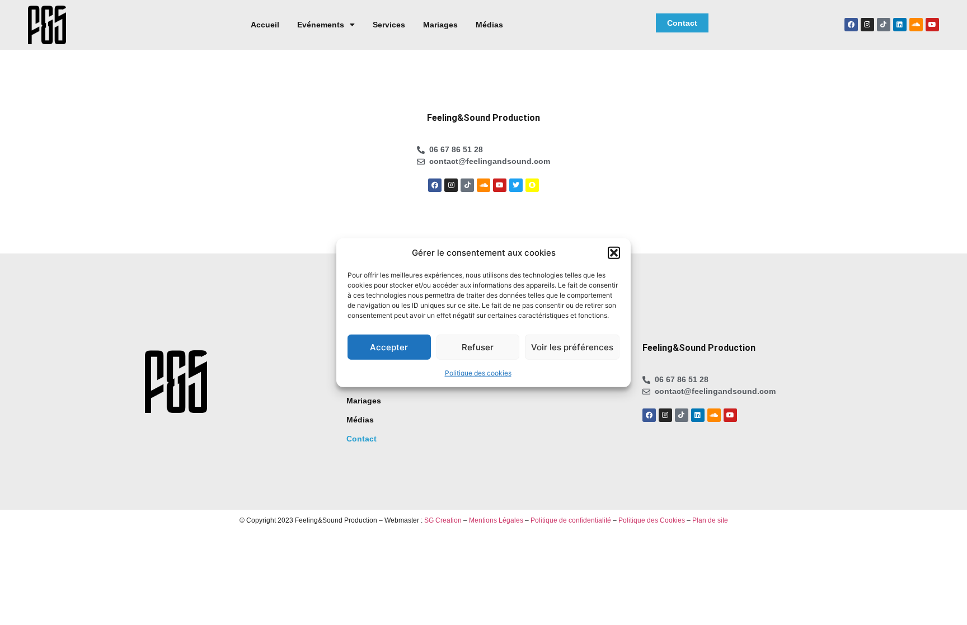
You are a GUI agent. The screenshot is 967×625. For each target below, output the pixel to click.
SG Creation (443, 520)
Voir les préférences (572, 346)
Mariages (440, 24)
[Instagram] (867, 24)
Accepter (389, 346)
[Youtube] (932, 24)
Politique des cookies (478, 373)
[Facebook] (851, 24)
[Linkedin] (900, 24)
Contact (361, 438)
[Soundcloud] (916, 24)
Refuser (478, 346)
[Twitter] (516, 185)
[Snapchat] (532, 185)
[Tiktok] (883, 24)
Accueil (265, 24)
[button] (613, 253)
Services (389, 24)
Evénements (320, 24)
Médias (489, 24)
